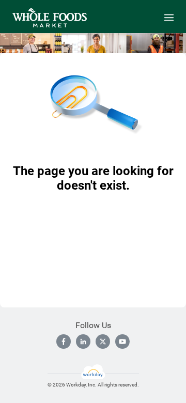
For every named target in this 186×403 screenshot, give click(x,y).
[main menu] (169, 17)
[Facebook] (63, 341)
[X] (103, 341)
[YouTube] (122, 341)
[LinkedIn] (83, 341)
